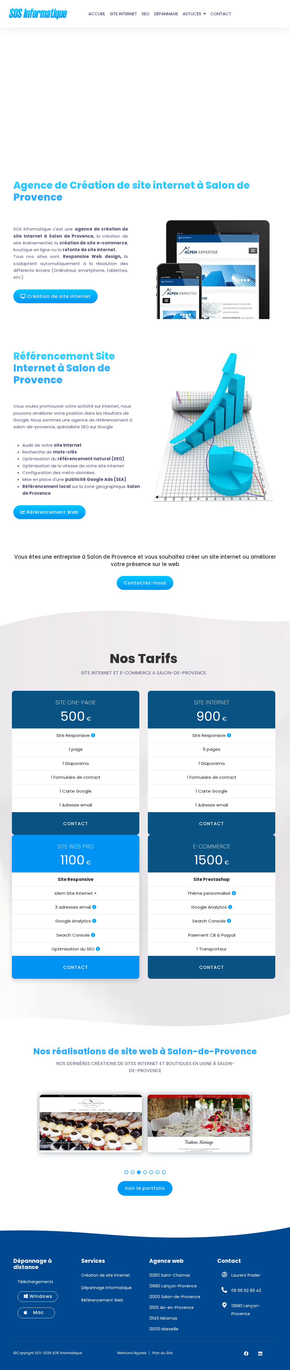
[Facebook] (246, 1353)
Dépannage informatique (106, 1288)
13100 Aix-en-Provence (171, 1307)
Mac (38, 1312)
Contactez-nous (145, 583)
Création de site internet (58, 296)
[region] (145, 1128)
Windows (40, 1296)
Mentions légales (131, 1352)
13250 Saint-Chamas (169, 1275)
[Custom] (274, 1353)
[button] (126, 1172)
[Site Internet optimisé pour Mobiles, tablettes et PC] (93, 735)
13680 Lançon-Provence (173, 1286)
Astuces (192, 14)
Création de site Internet (105, 1275)
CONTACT (75, 823)
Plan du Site (162, 1352)
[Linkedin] (260, 1353)
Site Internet (123, 14)
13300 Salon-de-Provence (174, 1297)
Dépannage (166, 14)
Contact (220, 14)
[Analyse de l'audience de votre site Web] (94, 921)
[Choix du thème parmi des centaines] (234, 893)
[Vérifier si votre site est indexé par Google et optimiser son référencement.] (93, 935)
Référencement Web (51, 512)
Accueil (96, 14)
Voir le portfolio (145, 1188)
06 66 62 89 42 (246, 1290)
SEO (146, 14)
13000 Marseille (163, 1329)
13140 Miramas (163, 1318)
